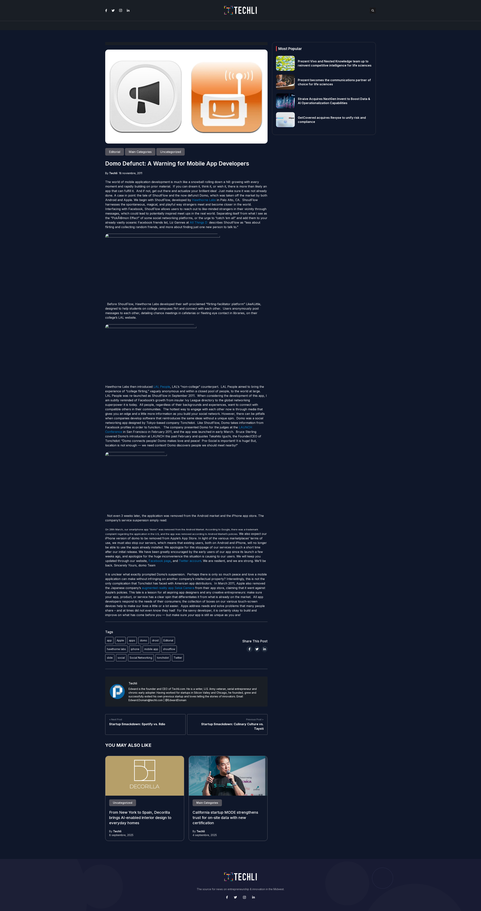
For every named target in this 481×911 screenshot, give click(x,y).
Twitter (178, 657)
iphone (135, 649)
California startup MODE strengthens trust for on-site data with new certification (225, 817)
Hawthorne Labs (204, 200)
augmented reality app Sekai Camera (168, 588)
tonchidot (163, 657)
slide (110, 657)
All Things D (198, 222)
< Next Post (115, 719)
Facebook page (160, 561)
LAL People (162, 387)
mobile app (151, 649)
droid (155, 640)
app (109, 640)
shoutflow (169, 649)
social (121, 657)
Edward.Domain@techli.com (146, 700)
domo (143, 640)
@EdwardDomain (175, 700)
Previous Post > (255, 719)
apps (132, 640)
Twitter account (190, 561)
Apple (120, 640)
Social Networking (141, 657)
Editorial (168, 640)
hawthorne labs (116, 649)
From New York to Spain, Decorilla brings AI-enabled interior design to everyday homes (140, 817)
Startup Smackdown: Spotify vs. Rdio (137, 724)
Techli (113, 173)
